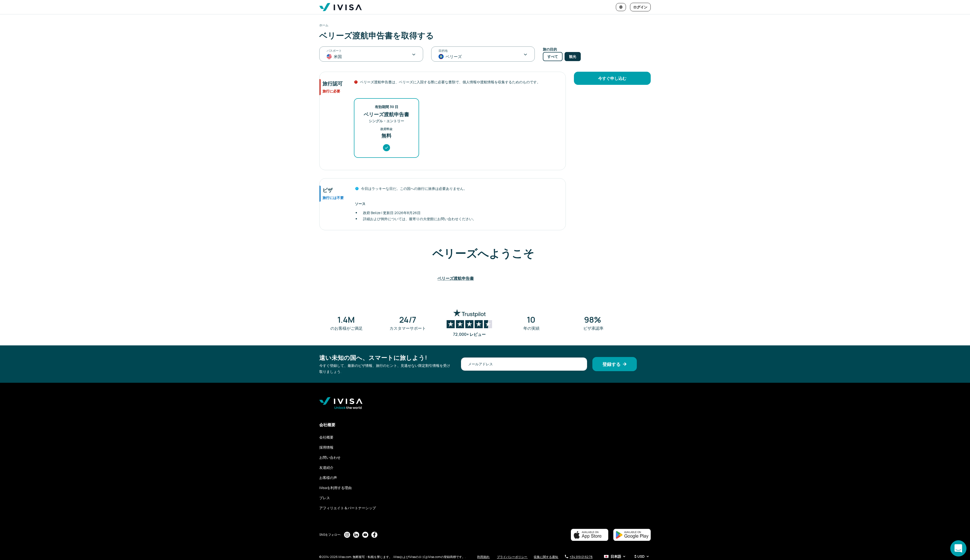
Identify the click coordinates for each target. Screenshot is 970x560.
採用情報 (326, 447)
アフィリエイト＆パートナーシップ (347, 507)
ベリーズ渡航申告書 (456, 278)
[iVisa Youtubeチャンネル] (365, 535)
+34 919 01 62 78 (581, 557)
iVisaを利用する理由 (335, 487)
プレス (324, 497)
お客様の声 (328, 477)
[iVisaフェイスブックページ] (374, 535)
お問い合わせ (330, 457)
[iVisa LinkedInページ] (356, 535)
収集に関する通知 (546, 557)
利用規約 (483, 557)
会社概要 (326, 437)
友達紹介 (326, 467)
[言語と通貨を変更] (621, 7)
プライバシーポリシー (512, 557)
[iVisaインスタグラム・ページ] (347, 535)
